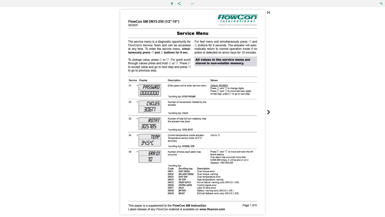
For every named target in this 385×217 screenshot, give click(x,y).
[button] (172, 3)
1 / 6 (192, 4)
